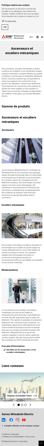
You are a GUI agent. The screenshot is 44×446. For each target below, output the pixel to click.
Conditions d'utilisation (10, 434)
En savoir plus (10, 21)
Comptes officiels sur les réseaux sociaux (21, 426)
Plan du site (30, 437)
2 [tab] (22, 405)
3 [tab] (25, 405)
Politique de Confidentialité (13, 437)
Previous (14, 405)
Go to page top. (41, 443)
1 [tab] (18, 405)
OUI (4, 27)
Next (30, 405)
